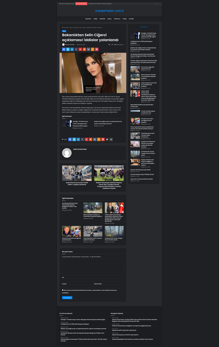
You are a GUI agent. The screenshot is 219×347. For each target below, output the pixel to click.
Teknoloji (117, 19)
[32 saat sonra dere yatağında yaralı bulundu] (71, 231)
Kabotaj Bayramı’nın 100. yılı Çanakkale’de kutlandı (149, 84)
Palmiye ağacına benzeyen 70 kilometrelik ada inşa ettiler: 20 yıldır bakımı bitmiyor (144, 61)
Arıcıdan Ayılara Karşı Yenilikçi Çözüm (142, 174)
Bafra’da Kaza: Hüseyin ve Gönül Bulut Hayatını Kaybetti (92, 215)
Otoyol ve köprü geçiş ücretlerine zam (148, 112)
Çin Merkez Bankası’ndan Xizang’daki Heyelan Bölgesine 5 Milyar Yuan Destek (70, 205)
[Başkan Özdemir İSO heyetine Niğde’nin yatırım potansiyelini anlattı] (135, 162)
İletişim (131, 19)
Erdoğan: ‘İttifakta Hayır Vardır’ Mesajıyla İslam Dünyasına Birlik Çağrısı (80, 124)
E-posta (64, 283)
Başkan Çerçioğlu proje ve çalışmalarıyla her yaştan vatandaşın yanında (107, 3)
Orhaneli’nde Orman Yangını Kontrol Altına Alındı (114, 239)
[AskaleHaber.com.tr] (109, 11)
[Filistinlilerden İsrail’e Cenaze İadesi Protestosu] (92, 231)
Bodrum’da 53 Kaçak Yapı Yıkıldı (140, 170)
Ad (63, 277)
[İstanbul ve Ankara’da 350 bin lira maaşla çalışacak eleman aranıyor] (135, 144)
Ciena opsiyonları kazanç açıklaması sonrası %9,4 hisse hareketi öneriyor (142, 128)
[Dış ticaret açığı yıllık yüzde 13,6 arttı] (135, 69)
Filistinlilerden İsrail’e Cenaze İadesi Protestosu (92, 239)
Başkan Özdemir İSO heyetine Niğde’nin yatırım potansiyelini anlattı (147, 162)
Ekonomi (102, 19)
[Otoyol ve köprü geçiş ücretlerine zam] (135, 113)
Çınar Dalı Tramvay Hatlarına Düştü (142, 179)
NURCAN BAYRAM (69, 44)
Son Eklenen (144, 27)
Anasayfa (88, 19)
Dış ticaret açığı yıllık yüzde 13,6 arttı (147, 68)
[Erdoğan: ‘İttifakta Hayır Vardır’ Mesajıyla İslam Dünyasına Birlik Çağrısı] (67, 123)
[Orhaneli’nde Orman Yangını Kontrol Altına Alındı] (114, 231)
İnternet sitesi (98, 283)
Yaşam (125, 19)
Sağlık (109, 19)
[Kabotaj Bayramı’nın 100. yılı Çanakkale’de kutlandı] (135, 85)
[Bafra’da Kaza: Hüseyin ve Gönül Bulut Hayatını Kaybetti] (92, 207)
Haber (95, 19)
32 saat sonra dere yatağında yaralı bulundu (71, 239)
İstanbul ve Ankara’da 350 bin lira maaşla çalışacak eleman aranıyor (148, 144)
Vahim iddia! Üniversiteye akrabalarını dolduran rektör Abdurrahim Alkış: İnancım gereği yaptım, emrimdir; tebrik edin (114, 218)
